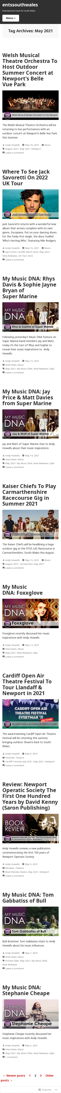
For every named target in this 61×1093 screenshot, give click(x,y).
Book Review (12, 871)
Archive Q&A (12, 960)
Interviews (11, 364)
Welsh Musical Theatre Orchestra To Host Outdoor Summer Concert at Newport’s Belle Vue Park (29, 70)
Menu (12, 18)
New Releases (9, 255)
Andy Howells (12, 144)
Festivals (9, 757)
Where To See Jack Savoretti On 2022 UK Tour (26, 177)
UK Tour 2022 (25, 255)
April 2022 (10, 251)
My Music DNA (24, 368)
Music (48, 144)
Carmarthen (26, 563)
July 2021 (27, 761)
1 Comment (11, 1057)
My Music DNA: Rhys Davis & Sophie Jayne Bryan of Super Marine (29, 287)
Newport (36, 148)
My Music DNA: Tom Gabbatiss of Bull (28, 897)
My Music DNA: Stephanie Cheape (26, 990)
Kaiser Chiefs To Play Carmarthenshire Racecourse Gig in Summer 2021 (29, 495)
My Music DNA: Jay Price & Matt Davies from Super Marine (27, 397)
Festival (17, 761)
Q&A (51, 368)
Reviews (9, 867)
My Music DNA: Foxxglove (22, 589)
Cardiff (21, 251)
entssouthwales (20, 4)
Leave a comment (14, 152)
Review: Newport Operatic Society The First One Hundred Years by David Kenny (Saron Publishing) (30, 796)
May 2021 (25, 148)
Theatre (20, 757)
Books (23, 871)
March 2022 (32, 251)
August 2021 (12, 148)
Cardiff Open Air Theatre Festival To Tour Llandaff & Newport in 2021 (27, 684)
